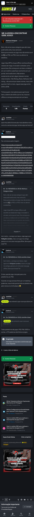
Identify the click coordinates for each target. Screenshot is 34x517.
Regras (10, 509)
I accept (28, 506)
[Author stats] (32, 41)
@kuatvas (5, 301)
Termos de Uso (5, 507)
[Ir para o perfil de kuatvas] (3, 132)
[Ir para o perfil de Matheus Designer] (3, 41)
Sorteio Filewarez (10, 26)
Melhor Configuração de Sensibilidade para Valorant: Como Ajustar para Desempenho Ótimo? (18, 411)
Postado (16, 405)
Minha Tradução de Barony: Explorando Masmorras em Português (18, 402)
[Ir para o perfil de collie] (4, 403)
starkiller (8, 117)
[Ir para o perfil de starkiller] (3, 118)
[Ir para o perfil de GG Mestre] (4, 411)
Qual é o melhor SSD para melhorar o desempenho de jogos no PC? (17, 418)
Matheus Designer (11, 40)
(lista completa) (26, 437)
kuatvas (8, 132)
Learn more (3, 3)
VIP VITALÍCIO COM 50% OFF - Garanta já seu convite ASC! (13, 20)
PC (4, 55)
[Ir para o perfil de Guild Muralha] (4, 428)
